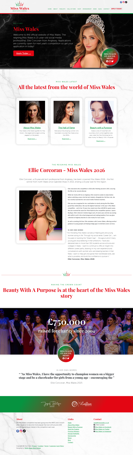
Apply (69, 423)
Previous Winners (73, 431)
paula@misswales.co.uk (101, 423)
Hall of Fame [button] (71, 9)
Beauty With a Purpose (75, 427)
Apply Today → (23, 53)
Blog (100, 9)
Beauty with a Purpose (101, 127)
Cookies (40, 446)
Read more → (32, 139)
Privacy (34, 446)
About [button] (55, 9)
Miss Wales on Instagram (103, 431)
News (95, 9)
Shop (79, 9)
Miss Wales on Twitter (102, 429)
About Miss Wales (32, 127)
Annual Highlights (73, 433)
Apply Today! (116, 9)
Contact (106, 9)
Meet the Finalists (73, 429)
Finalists (62, 9)
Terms (46, 446)
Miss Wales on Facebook (103, 427)
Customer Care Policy (56, 446)
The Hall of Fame (66, 127)
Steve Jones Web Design (33, 448)
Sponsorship (87, 9)
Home (50, 9)
